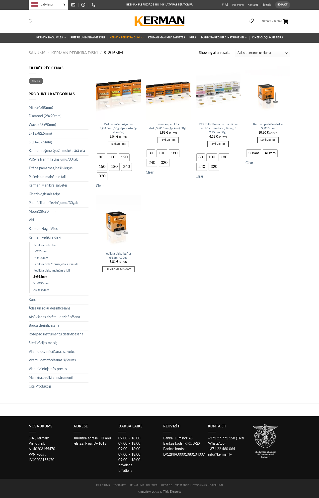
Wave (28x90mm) (42, 125)
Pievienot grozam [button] (118, 269)
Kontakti (253, 4)
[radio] (101, 157)
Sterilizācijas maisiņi (43, 343)
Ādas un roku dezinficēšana (50, 308)
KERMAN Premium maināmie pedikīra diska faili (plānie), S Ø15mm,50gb (218, 128)
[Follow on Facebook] (223, 4)
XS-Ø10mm (41, 289)
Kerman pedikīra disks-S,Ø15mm (268, 126)
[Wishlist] (251, 21)
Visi (31, 220)
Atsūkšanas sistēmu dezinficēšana (54, 317)
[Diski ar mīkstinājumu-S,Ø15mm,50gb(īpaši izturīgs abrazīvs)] (118, 93)
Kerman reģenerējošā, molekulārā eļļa (57, 151)
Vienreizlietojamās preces (48, 369)
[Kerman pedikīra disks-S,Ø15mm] (267, 93)
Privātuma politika (144, 485)
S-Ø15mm (40, 276)
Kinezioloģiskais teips (267, 37)
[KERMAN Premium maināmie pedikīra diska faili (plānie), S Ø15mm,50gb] (218, 93)
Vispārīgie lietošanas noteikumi (199, 485)
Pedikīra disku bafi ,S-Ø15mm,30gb (118, 255)
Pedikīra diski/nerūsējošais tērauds (55, 264)
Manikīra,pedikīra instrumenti (222, 37)
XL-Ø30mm (41, 283)
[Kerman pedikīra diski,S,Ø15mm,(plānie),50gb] (168, 93)
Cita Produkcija (40, 386)
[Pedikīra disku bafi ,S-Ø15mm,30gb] (118, 222)
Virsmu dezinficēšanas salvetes (52, 352)
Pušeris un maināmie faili (88, 37)
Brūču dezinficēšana (44, 325)
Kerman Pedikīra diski (125, 37)
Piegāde (266, 4)
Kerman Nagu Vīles (49, 37)
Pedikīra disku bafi (45, 245)
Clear (100, 186)
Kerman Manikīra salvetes (166, 37)
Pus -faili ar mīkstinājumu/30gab (53, 203)
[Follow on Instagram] (227, 4)
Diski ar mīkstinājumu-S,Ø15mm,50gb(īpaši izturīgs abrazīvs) (118, 128)
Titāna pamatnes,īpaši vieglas (51, 168)
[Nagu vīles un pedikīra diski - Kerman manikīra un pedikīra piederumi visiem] (159, 21)
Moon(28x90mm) (42, 211)
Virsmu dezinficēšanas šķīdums (52, 360)
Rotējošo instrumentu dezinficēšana (56, 334)
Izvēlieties (118, 144)
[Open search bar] (31, 21)
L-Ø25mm (40, 251)
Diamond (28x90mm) (45, 116)
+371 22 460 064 (221, 449)
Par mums (238, 4)
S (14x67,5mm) (40, 142)
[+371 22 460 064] (94, 4)
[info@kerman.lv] (74, 4)
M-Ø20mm (40, 257)
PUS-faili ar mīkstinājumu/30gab (53, 159)
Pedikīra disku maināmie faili (52, 270)
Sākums (37, 53)
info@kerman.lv (220, 454)
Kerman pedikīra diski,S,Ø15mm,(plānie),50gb (168, 126)
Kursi (193, 37)
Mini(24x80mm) (41, 107)
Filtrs (36, 81)
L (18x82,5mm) (40, 133)
